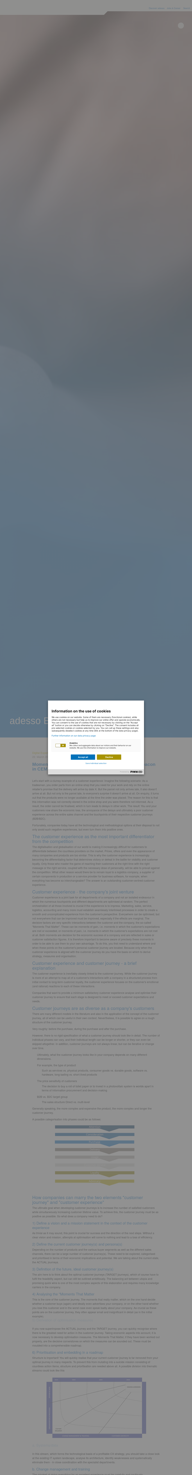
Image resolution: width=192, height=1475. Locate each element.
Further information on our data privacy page (74, 735)
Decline (109, 757)
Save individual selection (96, 763)
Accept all (83, 757)
